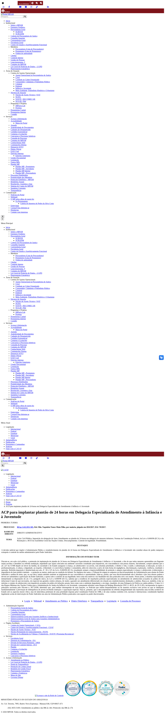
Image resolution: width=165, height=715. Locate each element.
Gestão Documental (18, 158)
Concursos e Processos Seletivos (23, 136)
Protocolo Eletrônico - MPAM (22, 180)
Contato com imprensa (19, 212)
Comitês (14, 114)
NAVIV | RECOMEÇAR (25, 99)
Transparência (16, 190)
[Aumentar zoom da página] (37, 3)
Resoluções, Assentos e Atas (21, 184)
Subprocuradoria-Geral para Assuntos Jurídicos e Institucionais (34, 617)
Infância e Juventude (23, 88)
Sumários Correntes (18, 188)
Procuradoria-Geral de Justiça (22, 608)
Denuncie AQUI (17, 147)
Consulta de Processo (19, 138)
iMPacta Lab (20, 106)
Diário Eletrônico (79, 601)
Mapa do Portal (21, 123)
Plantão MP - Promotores (25, 167)
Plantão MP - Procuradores (25, 173)
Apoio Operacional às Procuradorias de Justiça (33, 75)
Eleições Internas (17, 153)
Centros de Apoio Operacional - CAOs (25, 625)
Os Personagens (21, 201)
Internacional (16, 429)
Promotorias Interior (18, 112)
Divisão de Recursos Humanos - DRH (25, 643)
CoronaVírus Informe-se (20, 208)
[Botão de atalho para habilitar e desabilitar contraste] (32, 3)
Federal (13, 431)
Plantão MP (15, 164)
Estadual (14, 433)
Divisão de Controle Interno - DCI (24, 645)
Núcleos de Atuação (18, 93)
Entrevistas (15, 206)
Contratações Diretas (18, 145)
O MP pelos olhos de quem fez (22, 199)
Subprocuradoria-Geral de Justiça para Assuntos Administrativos (35, 619)
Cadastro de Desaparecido (21, 130)
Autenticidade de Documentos (22, 127)
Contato (4, 708)
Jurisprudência (11, 440)
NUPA (18, 97)
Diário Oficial (16, 149)
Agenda (14, 125)
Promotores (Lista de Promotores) (28, 51)
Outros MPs (15, 162)
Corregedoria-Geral (18, 40)
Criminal (18, 84)
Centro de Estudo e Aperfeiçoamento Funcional (29, 45)
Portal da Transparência (20, 664)
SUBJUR (19, 32)
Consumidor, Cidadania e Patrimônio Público (32, 82)
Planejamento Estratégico (20, 69)
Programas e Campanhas (15, 444)
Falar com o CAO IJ (13, 449)
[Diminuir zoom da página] (41, 3)
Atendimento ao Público (56, 601)
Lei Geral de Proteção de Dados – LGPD (26, 67)
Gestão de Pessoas (18, 60)
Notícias (9, 446)
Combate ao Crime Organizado (27, 80)
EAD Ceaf (15, 151)
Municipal (14, 436)
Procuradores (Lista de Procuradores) (29, 49)
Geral (13, 438)
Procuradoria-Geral (18, 29)
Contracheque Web (18, 143)
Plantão (13, 647)
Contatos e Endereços (19, 673)
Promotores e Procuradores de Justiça (25, 621)
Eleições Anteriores (22, 156)
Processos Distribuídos (19, 175)
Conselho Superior (18, 38)
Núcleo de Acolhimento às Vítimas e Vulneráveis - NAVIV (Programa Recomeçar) (42, 634)
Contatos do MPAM (18, 64)
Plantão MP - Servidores (24, 169)
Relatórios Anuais (17, 182)
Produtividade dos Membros (21, 177)
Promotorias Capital (18, 110)
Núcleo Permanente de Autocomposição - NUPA (29, 632)
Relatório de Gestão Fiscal (21, 669)
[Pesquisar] (25, 16)
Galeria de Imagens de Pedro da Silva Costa (37, 203)
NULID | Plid (20, 101)
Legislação (15, 160)
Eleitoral (18, 86)
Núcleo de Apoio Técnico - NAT (23, 630)
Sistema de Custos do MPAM (22, 186)
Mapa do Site (16, 675)
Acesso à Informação (19, 119)
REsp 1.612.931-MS (25, 527)
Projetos (18, 108)
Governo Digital (17, 677)
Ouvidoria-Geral (17, 43)
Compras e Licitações (19, 134)
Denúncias (15, 210)
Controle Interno (17, 58)
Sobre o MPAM (17, 25)
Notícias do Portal (17, 195)
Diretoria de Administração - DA (23, 640)
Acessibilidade (16, 121)
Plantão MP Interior (22, 171)
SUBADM (19, 34)
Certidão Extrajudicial (19, 132)
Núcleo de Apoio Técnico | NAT (27, 95)
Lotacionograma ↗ (18, 62)
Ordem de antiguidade (23, 53)
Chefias (13, 56)
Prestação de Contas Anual (21, 667)
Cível (17, 77)
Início (8, 21)
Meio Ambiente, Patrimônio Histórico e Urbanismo (34, 90)
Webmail (14, 197)
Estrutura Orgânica (18, 27)
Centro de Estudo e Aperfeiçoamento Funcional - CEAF (32, 627)
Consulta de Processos (130, 601)
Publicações (10, 442)
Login (27, 601)
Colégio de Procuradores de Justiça (24, 36)
